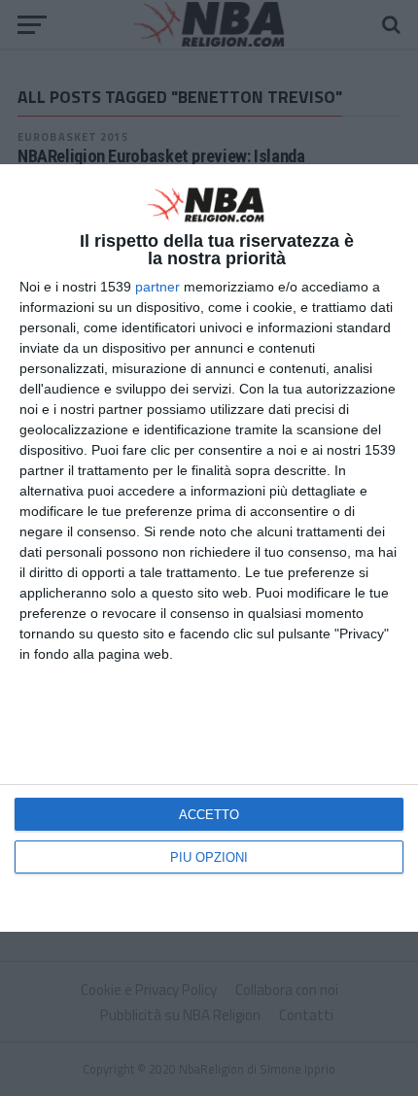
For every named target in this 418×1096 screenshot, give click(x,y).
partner (157, 286)
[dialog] (209, 548)
